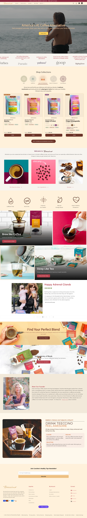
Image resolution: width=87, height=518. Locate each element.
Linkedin (73, 502)
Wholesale (31, 498)
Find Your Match (43, 337)
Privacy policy (32, 515)
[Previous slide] (34, 317)
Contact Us (31, 489)
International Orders (33, 496)
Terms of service (40, 515)
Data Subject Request (59, 515)
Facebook (73, 491)
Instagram (74, 493)
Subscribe (43, 476)
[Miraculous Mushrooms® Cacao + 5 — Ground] (33, 115)
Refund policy (25, 515)
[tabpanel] (43, 114)
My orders (51, 494)
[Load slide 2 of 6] (39, 317)
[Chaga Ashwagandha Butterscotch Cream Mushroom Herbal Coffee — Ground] (74, 115)
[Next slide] (49, 317)
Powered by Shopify (15, 514)
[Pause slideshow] (53, 317)
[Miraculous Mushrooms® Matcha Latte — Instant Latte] (12, 115)
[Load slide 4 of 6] (43, 317)
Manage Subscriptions (54, 492)
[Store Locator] (82, 3)
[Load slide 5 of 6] (45, 317)
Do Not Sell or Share (69, 515)
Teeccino (9, 514)
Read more (65, 399)
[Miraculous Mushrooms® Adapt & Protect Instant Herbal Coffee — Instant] (53, 115)
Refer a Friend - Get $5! (54, 496)
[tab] (24, 80)
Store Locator (32, 494)
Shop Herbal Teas (43, 275)
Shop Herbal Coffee (9, 241)
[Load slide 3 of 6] (41, 317)
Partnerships (31, 492)
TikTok (73, 496)
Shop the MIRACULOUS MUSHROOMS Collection (43, 141)
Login (50, 489)
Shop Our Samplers (43, 362)
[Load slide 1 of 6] (37, 317)
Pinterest (73, 499)
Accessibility (31, 502)
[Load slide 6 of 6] (47, 317)
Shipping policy (48, 515)
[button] (17, 3)
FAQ (30, 500)
